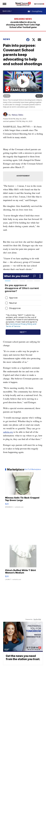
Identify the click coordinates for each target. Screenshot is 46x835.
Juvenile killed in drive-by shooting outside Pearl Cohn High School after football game (23, 24)
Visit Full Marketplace (32, 469)
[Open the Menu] (4, 4)
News (6, 39)
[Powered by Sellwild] (37, 619)
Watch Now (38, 4)
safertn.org (8, 431)
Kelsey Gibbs (17, 115)
